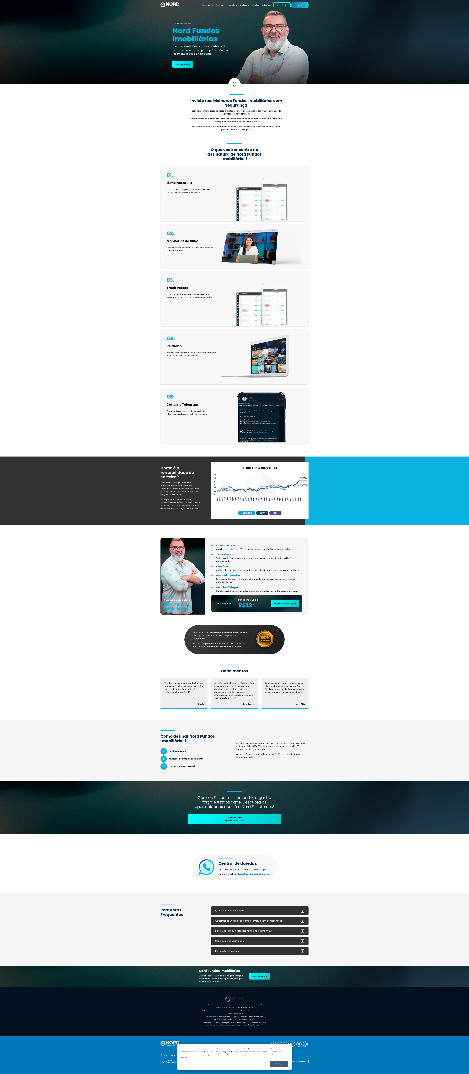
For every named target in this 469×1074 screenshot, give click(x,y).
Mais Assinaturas (183, 23)
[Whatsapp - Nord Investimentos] (292, 1044)
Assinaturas (266, 5)
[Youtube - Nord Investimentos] (299, 1044)
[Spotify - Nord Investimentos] (305, 1044)
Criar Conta (282, 5)
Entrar (300, 5)
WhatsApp (260, 869)
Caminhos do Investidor (296, 1061)
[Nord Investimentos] (169, 5)
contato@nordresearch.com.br (252, 874)
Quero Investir (183, 64)
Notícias (255, 5)
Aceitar (279, 1064)
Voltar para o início (170, 1055)
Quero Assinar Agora (285, 603)
